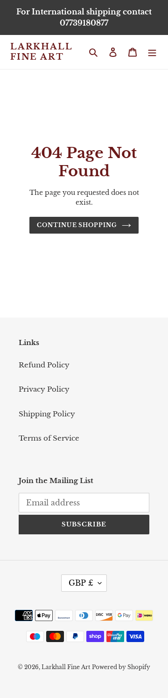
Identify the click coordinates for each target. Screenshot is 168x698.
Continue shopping (77, 224)
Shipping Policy (47, 413)
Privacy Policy (44, 389)
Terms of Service (49, 438)
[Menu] (152, 52)
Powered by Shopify (121, 666)
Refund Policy (44, 364)
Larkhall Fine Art (41, 52)
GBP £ (81, 582)
